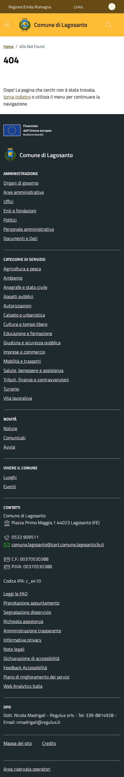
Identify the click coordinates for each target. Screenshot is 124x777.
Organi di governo (20, 182)
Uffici (8, 201)
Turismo (11, 388)
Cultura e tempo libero (25, 324)
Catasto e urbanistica (24, 314)
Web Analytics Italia (22, 686)
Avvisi (9, 446)
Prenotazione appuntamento (31, 602)
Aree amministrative (23, 192)
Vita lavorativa (17, 398)
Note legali (14, 649)
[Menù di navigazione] (6, 24)
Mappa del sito (17, 743)
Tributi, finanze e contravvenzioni (36, 379)
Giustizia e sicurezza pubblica (32, 342)
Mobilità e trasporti (22, 361)
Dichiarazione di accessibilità (31, 658)
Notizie (10, 428)
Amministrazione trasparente (32, 630)
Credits (49, 743)
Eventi (9, 486)
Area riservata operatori (26, 768)
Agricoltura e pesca (22, 268)
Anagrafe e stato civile (25, 287)
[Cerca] (108, 25)
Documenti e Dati (20, 238)
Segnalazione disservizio (27, 612)
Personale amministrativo (28, 229)
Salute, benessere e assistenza (33, 370)
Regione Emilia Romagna (30, 7)
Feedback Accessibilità (25, 667)
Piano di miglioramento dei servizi (36, 676)
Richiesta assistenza (23, 621)
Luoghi (10, 477)
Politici (10, 219)
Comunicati (14, 437)
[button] (78, 7)
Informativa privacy (22, 639)
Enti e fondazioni (19, 210)
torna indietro (17, 96)
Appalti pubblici (18, 296)
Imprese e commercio (24, 351)
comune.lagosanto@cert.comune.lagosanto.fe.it (58, 544)
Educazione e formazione (27, 333)
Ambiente (12, 277)
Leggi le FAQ (15, 593)
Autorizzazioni (17, 305)
